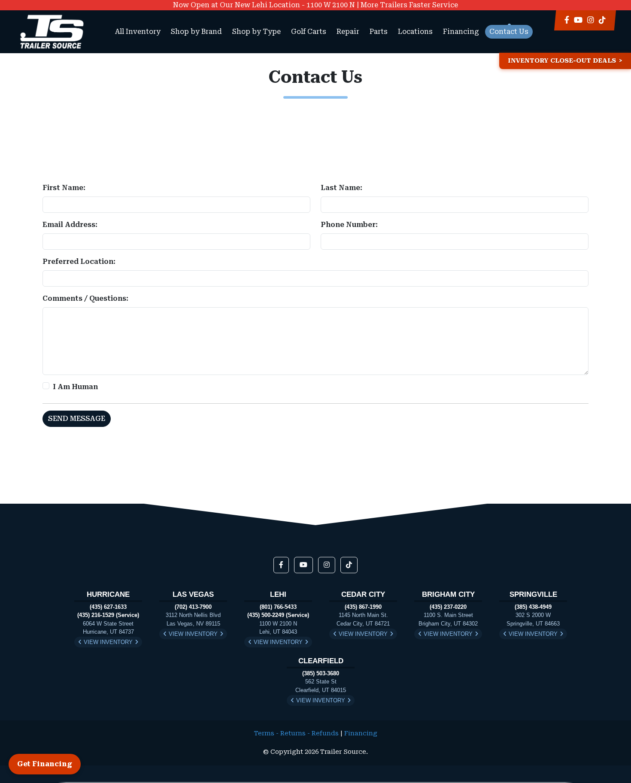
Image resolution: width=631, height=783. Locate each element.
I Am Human (75, 387)
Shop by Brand (196, 31)
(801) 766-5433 (278, 607)
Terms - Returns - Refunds (296, 733)
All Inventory (138, 31)
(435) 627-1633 (108, 607)
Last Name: (341, 188)
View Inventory (108, 642)
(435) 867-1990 (363, 607)
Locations (415, 31)
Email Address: (69, 225)
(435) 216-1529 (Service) (108, 615)
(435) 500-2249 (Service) (278, 615)
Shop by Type (256, 31)
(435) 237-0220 (448, 607)
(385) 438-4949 (533, 607)
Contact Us (508, 31)
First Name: (63, 188)
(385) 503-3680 (320, 673)
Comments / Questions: (85, 298)
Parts (379, 31)
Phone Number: (349, 225)
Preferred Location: (78, 261)
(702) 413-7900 (193, 607)
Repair (348, 31)
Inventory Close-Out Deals (562, 60)
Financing (461, 31)
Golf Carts (308, 31)
